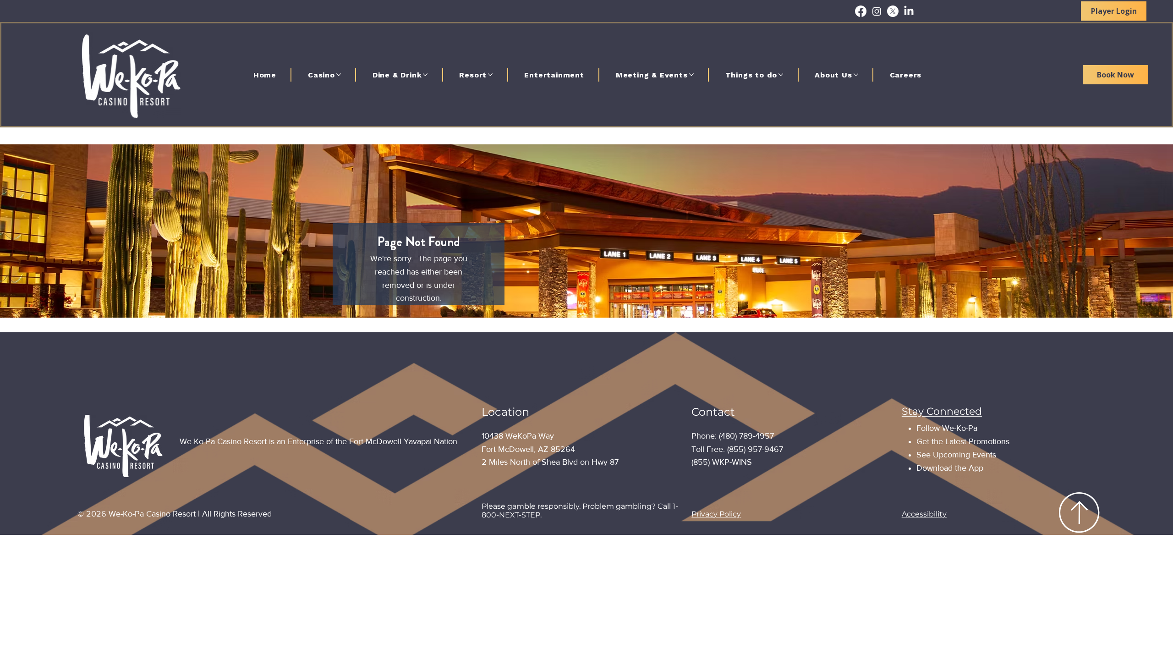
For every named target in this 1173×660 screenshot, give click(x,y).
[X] (893, 11)
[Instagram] (876, 11)
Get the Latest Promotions (962, 441)
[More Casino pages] (338, 74)
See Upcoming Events (956, 454)
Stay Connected (942, 411)
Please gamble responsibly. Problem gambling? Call (577, 506)
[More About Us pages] (856, 74)
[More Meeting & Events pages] (691, 74)
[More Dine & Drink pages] (425, 74)
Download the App (949, 468)
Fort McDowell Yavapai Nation (403, 441)
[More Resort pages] (490, 74)
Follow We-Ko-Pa (946, 428)
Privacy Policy (716, 514)
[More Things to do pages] (780, 74)
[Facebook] (860, 11)
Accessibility (924, 514)
